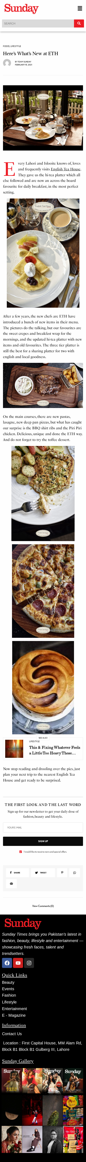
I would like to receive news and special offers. (45, 852)
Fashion (9, 995)
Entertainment (14, 1008)
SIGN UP (43, 841)
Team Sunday (24, 61)
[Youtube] (18, 963)
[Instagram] (29, 963)
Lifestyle (16, 46)
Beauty (8, 982)
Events (8, 989)
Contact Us (12, 1034)
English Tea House (65, 169)
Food (6, 46)
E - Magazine (14, 1015)
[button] (80, 8)
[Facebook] (7, 963)
